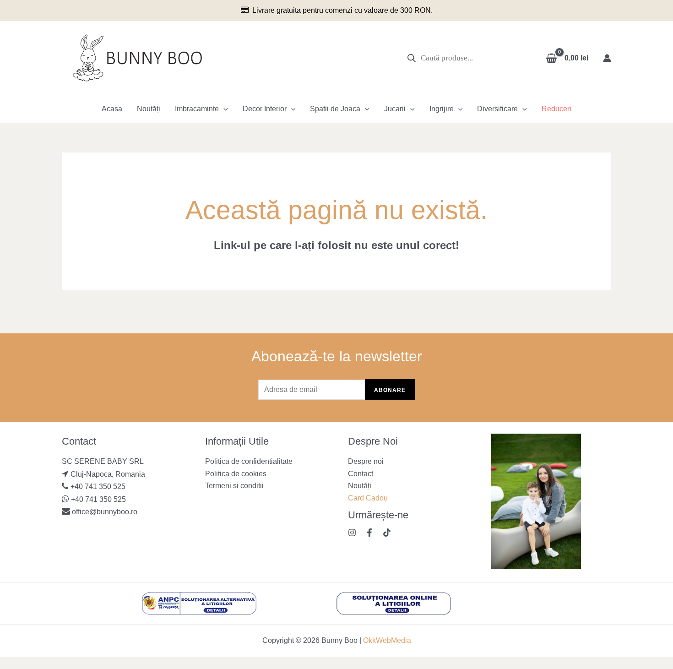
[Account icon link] (607, 58)
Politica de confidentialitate (249, 461)
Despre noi (366, 461)
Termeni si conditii (234, 486)
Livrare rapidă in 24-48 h (418, 10)
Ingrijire (441, 109)
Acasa (112, 109)
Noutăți (148, 109)
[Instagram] (352, 532)
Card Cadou (368, 498)
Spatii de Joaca (335, 109)
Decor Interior (265, 109)
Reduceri (556, 109)
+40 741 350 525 (98, 486)
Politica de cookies (235, 474)
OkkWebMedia (387, 640)
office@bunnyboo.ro (103, 512)
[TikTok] (387, 532)
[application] (223, 109)
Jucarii (395, 109)
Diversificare (497, 109)
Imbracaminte (197, 109)
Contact (360, 474)
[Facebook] (369, 532)
